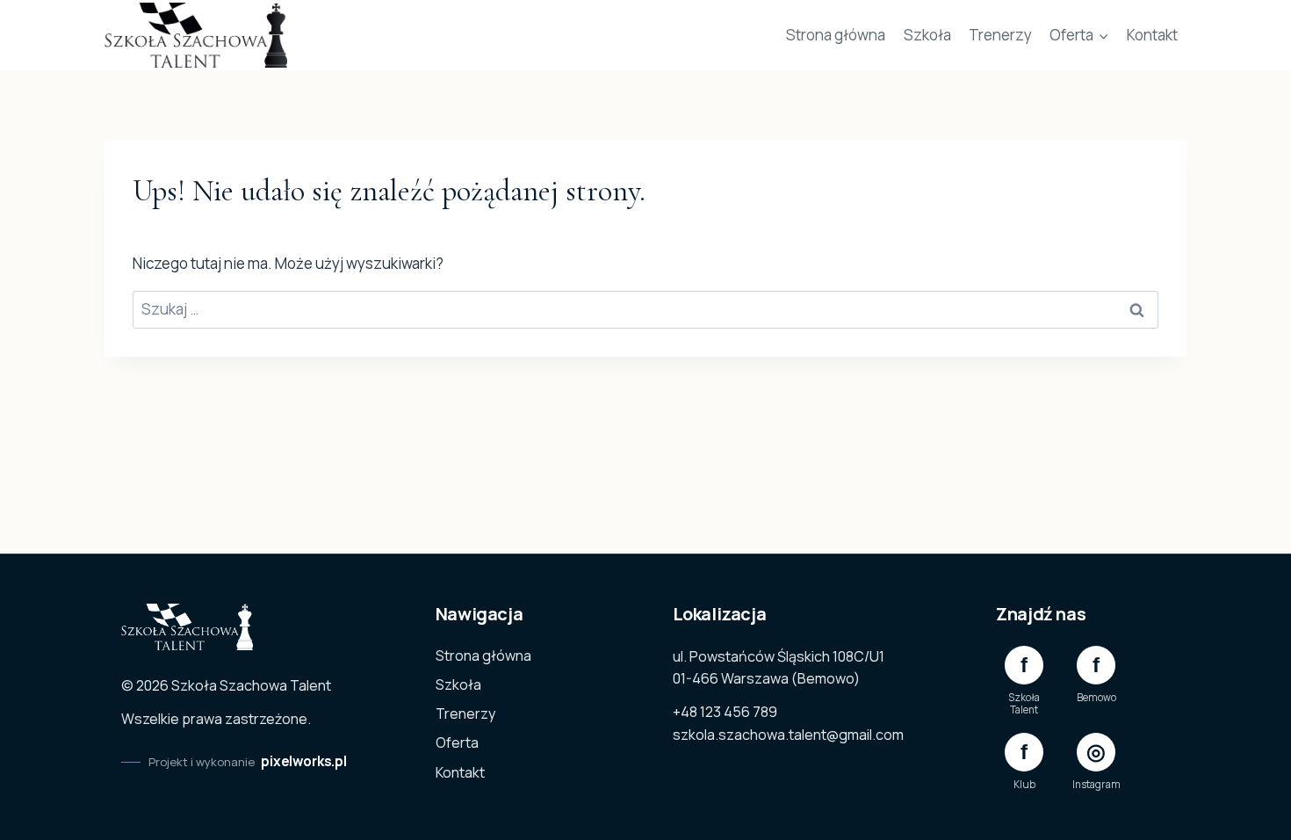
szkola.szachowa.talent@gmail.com (788, 734)
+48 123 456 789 (725, 711)
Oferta (457, 742)
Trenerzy (1000, 35)
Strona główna (835, 35)
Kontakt (1152, 35)
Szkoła (927, 35)
